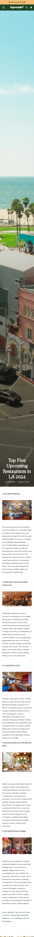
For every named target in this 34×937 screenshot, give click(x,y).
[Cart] (31, 7)
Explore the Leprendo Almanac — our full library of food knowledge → (15, 918)
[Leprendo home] (17, 7)
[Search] (26, 7)
